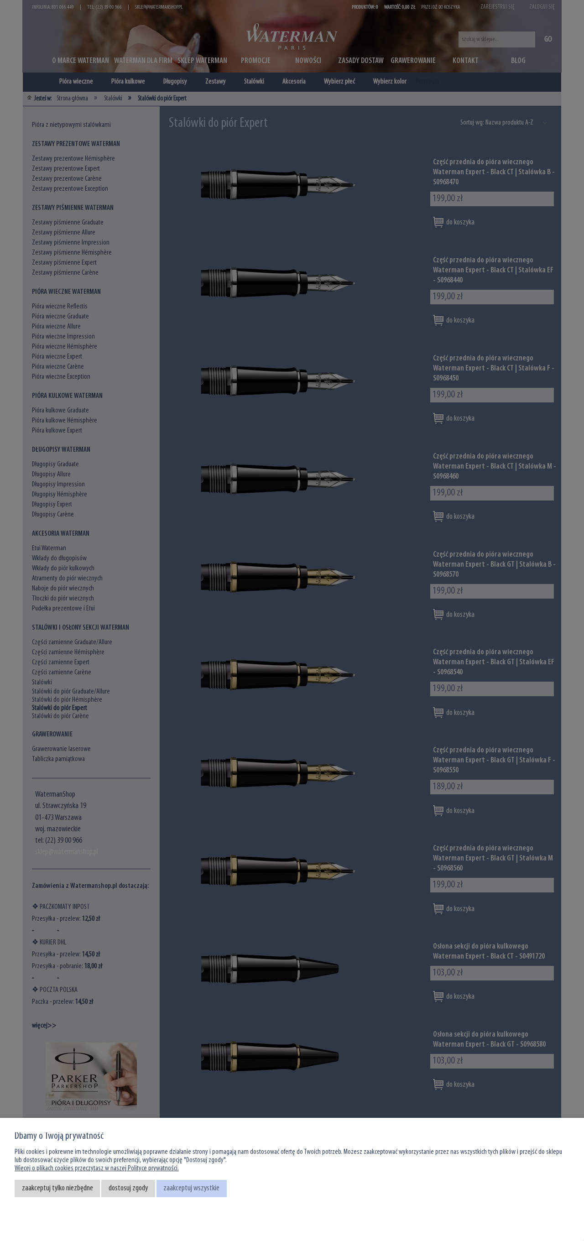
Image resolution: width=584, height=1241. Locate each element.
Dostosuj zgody (128, 1188)
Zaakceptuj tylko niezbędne (57, 1188)
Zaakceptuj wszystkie (191, 1188)
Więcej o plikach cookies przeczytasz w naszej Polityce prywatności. (97, 1168)
